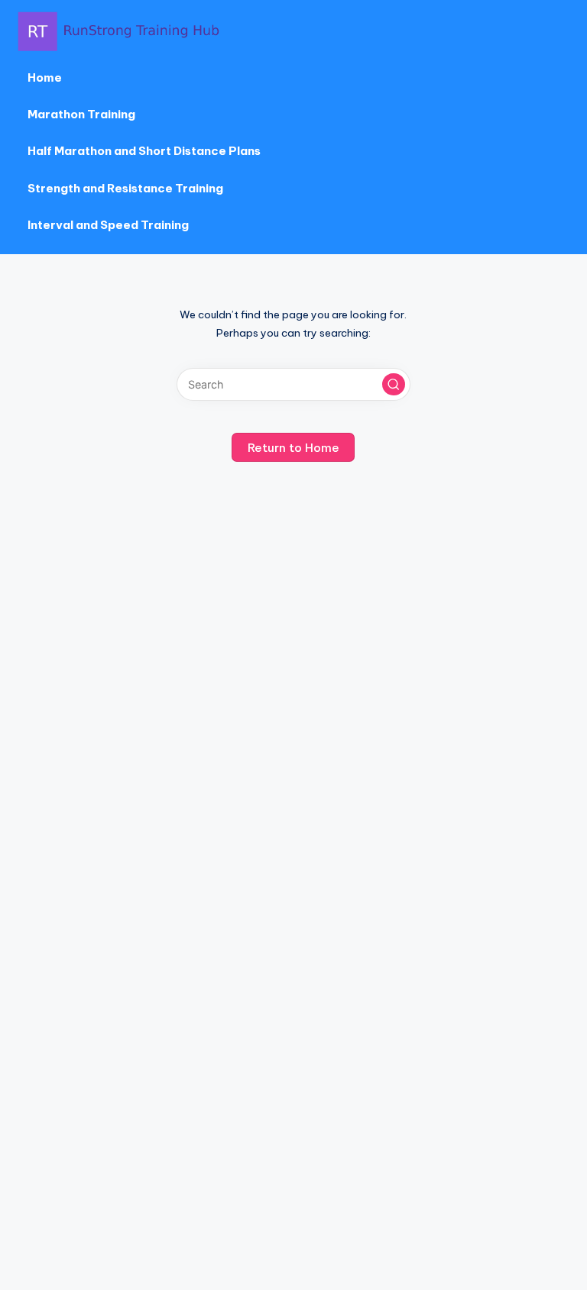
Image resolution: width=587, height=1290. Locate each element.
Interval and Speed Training (108, 225)
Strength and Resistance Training (125, 188)
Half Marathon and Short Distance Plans (144, 151)
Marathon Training (81, 114)
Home (45, 77)
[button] (393, 384)
